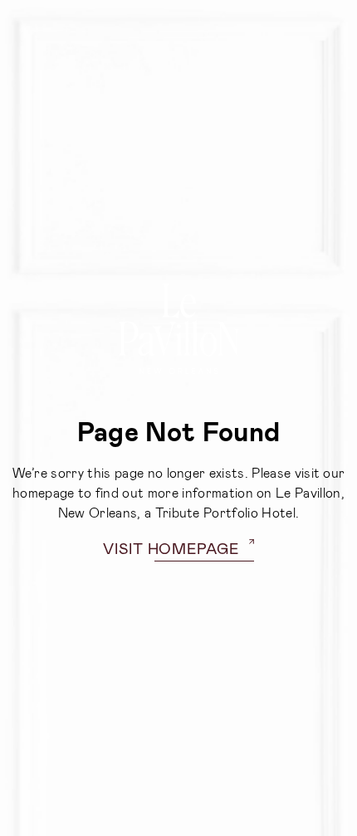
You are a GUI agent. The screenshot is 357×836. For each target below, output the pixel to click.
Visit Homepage (171, 548)
